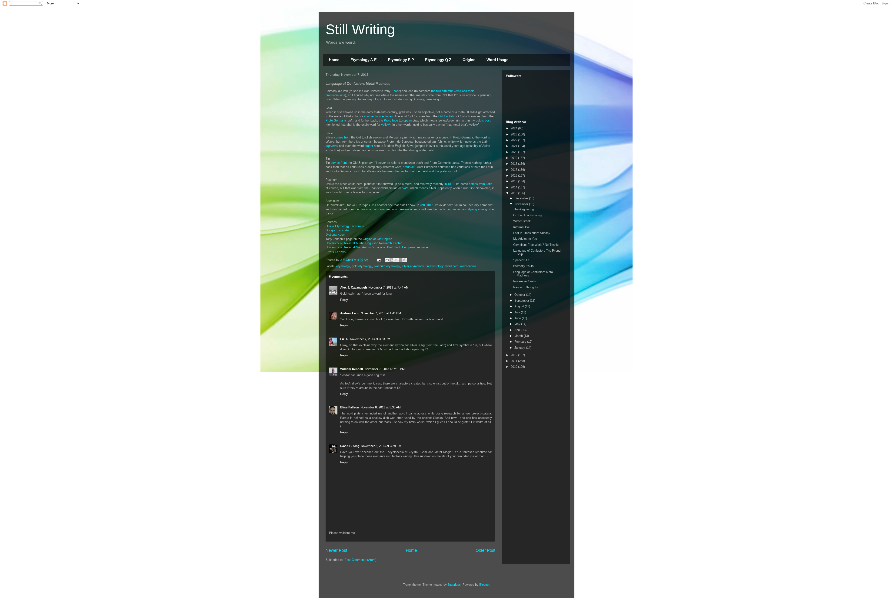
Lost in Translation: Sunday (531, 233)
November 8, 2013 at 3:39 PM (381, 446)
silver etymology (413, 266)
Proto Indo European (398, 120)
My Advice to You (525, 238)
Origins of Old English (377, 239)
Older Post (485, 550)
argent (369, 146)
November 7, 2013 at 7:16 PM (384, 369)
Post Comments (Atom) (360, 560)
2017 (514, 169)
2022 (514, 140)
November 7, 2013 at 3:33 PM (370, 339)
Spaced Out (521, 260)
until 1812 (426, 205)
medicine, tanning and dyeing (457, 209)
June (518, 318)
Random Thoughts (525, 287)
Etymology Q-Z (438, 60)
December (521, 198)
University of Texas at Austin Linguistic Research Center (364, 243)
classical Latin (369, 209)
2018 (514, 163)
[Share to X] (396, 260)
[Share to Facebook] (400, 260)
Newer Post (336, 550)
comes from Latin (480, 184)
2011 (514, 361)
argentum (332, 146)
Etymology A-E (363, 60)
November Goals (524, 281)
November (521, 204)
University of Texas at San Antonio (349, 247)
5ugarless (454, 584)
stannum (409, 167)
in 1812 (449, 184)
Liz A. (344, 339)
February (520, 341)
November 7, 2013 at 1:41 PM (381, 313)
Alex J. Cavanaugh (353, 287)
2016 (514, 175)
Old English (446, 116)
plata (405, 188)
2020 (514, 152)
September (522, 300)
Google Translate (337, 230)
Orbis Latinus (336, 252)
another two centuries (378, 116)
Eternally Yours (523, 266)
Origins (469, 60)
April (517, 330)
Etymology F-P (401, 60)
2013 (514, 193)
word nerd (451, 266)
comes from (342, 137)
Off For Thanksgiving (527, 215)
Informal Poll (521, 227)
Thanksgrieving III (525, 209)
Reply (344, 300)
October (520, 294)
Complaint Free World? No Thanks (536, 244)
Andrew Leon (349, 313)
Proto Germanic (336, 120)
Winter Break (522, 221)
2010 (514, 366)
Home (334, 60)
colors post (483, 120)
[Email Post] (378, 260)
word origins (468, 266)
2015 (514, 181)
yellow (385, 124)
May (517, 324)
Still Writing (360, 29)
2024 (514, 128)
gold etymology (362, 266)
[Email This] (387, 260)
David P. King (350, 446)
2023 (514, 134)
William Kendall (351, 369)
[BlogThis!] (391, 260)
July (517, 312)
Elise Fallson (349, 407)
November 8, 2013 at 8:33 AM (380, 407)
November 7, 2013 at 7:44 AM (388, 287)
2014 (514, 187)
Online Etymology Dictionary (345, 226)
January (520, 347)
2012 (514, 355)
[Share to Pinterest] (405, 260)
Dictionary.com (336, 234)
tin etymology (434, 266)
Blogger (484, 584)
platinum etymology (387, 266)
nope (396, 91)
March (519, 336)
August (519, 306)
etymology (343, 266)
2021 (514, 146)
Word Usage (497, 60)
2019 (514, 158)
